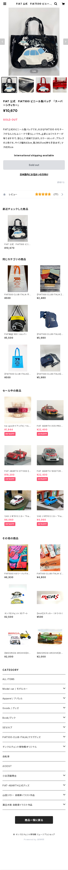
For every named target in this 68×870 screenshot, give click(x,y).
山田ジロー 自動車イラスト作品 (19, 795)
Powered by (30, 839)
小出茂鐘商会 (10, 775)
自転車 (6, 756)
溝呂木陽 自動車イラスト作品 (17, 804)
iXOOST (7, 766)
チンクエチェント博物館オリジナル (20, 746)
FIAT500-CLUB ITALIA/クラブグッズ (22, 737)
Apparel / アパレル (13, 698)
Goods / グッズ (11, 708)
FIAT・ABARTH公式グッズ (16, 785)
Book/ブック (9, 717)
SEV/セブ (7, 727)
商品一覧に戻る (34, 820)
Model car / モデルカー (15, 688)
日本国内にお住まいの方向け (34, 174)
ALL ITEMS (9, 679)
